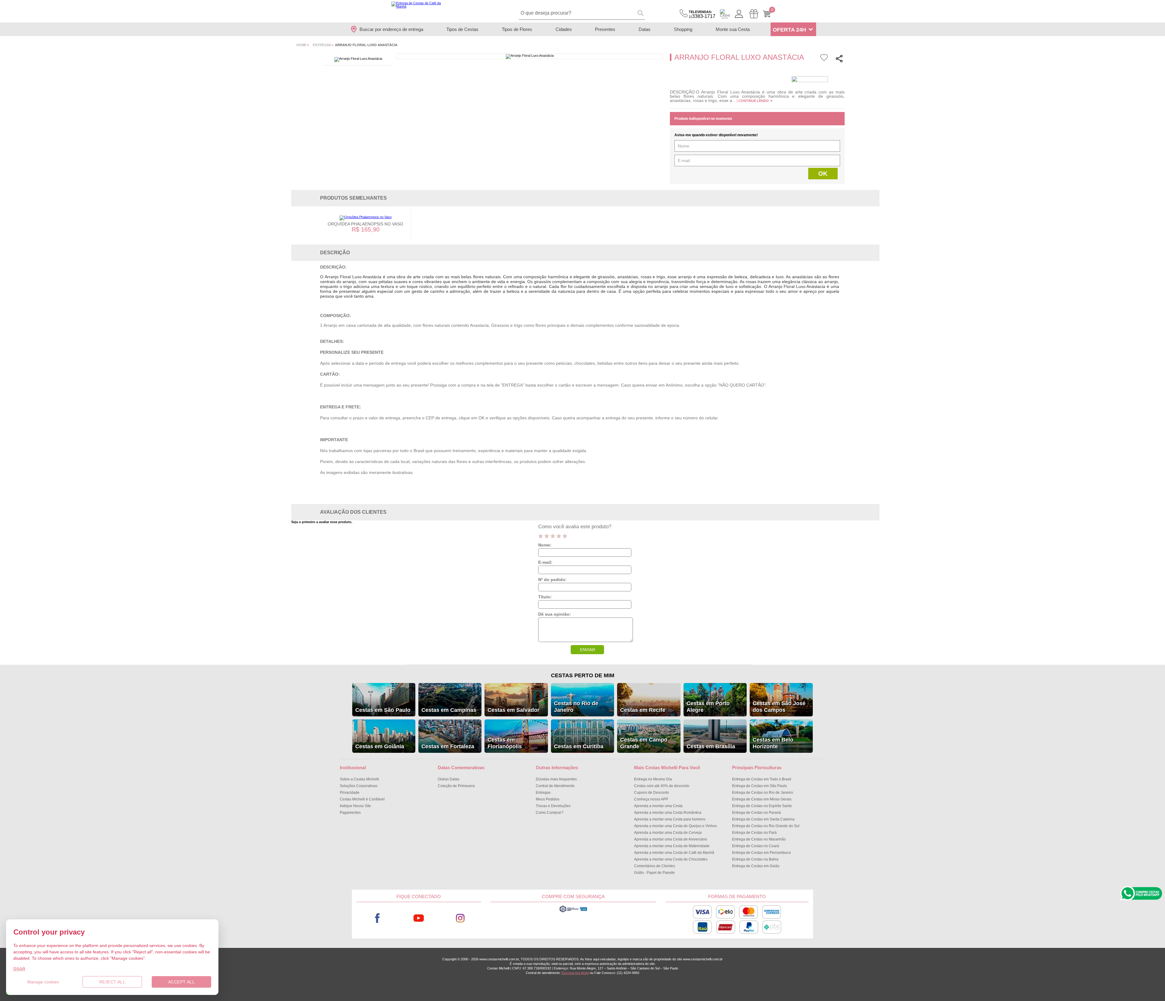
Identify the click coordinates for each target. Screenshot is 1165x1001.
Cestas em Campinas (448, 710)
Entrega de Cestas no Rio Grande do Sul (765, 826)
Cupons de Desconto (651, 792)
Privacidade (350, 792)
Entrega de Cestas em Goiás (755, 866)
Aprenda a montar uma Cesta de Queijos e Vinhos (675, 826)
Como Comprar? (549, 812)
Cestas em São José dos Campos (779, 706)
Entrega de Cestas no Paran (756, 812)
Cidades (563, 29)
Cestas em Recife (642, 710)
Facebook (377, 918)
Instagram (460, 918)
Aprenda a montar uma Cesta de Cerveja (668, 832)
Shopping (683, 29)
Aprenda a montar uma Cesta (658, 806)
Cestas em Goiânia (379, 746)
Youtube (418, 918)
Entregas (322, 45)
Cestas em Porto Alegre (708, 706)
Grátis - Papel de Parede (654, 873)
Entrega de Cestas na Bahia (755, 859)
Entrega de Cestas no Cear (755, 846)
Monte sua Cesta (733, 29)
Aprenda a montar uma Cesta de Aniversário (670, 839)
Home (301, 45)
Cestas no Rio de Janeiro (576, 706)
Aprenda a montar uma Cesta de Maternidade (672, 846)
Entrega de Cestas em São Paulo (759, 786)
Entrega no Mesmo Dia (653, 779)
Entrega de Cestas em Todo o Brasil (761, 779)
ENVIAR (587, 650)
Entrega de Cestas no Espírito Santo (762, 806)
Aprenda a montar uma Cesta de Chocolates (670, 859)
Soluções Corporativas (358, 786)
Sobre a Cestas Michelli (359, 779)
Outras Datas (448, 779)
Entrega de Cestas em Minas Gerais (762, 799)
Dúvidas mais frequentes (556, 779)
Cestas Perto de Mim (582, 675)
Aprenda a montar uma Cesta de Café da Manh (674, 853)
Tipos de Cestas (462, 29)
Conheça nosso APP (651, 799)
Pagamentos (350, 812)
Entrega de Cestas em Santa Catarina (763, 819)
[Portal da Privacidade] (573, 911)
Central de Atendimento (555, 786)
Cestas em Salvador (513, 710)
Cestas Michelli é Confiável (362, 799)
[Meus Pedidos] (753, 14)
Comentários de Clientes (654, 866)
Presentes (605, 29)
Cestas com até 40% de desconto (661, 786)
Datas (644, 29)
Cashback (725, 14)
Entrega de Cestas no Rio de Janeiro (762, 792)
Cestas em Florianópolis (505, 743)
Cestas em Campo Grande (643, 743)
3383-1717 (702, 14)
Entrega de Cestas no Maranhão (759, 839)
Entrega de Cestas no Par (754, 832)
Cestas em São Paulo (382, 710)
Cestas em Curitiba (578, 746)
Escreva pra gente (575, 973)
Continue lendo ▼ (755, 101)
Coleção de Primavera (456, 786)
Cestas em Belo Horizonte (773, 743)
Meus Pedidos (547, 799)
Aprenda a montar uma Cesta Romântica (667, 812)
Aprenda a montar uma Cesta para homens (669, 819)
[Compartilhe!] (839, 59)
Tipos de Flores (517, 29)
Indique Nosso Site (355, 806)
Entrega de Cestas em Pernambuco (761, 853)
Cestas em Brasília (711, 746)
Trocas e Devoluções (553, 806)
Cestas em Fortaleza (447, 746)
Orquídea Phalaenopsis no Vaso (365, 224)
